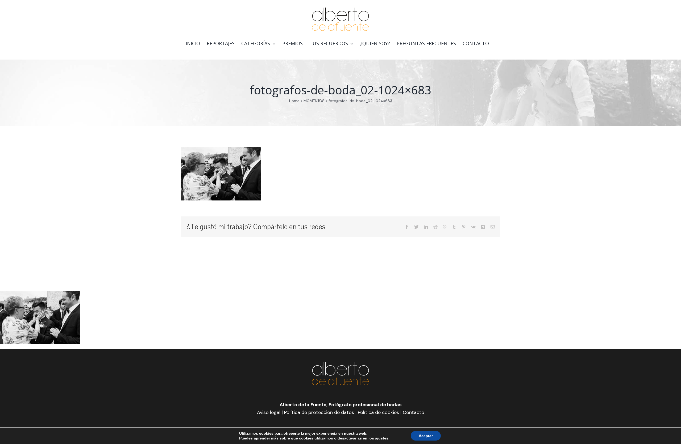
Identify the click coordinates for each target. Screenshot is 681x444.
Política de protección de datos (319, 412)
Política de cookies (378, 412)
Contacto (413, 412)
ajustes (381, 438)
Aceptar (426, 436)
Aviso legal (268, 412)
